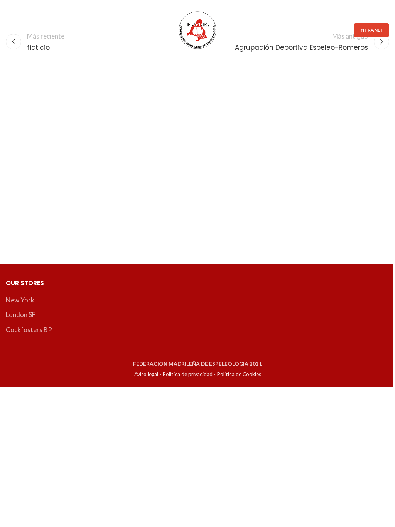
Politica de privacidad (187, 374)
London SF (20, 315)
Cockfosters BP (29, 330)
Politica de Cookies (239, 374)
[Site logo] (197, 29)
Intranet (371, 30)
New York (20, 300)
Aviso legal (146, 374)
